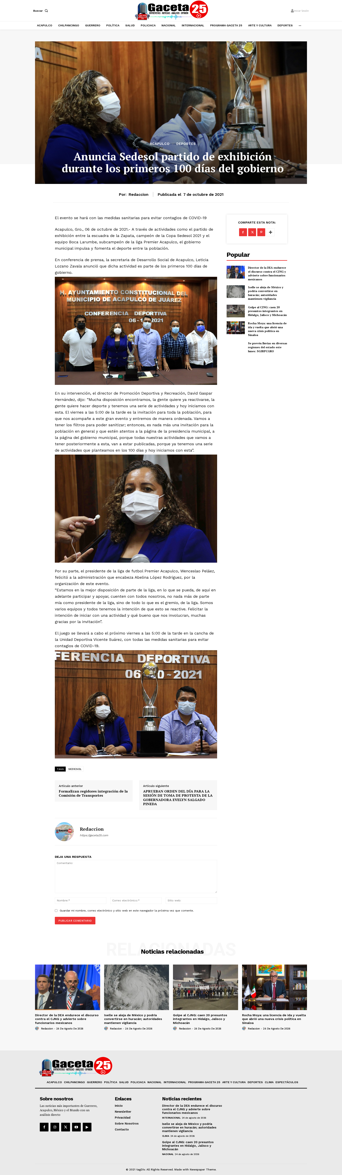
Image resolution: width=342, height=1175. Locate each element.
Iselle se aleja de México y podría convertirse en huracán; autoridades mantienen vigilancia (265, 293)
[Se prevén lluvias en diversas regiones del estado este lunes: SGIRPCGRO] (236, 347)
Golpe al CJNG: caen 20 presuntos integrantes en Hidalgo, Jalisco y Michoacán (267, 311)
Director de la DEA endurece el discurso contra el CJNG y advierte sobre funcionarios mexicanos (267, 273)
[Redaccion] (64, 831)
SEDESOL (75, 769)
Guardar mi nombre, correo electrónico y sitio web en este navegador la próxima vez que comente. (127, 910)
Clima (165, 1136)
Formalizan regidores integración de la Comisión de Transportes (93, 793)
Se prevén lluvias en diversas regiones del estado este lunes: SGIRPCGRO (267, 347)
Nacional (168, 1154)
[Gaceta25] (171, 10)
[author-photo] (37, 1028)
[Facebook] (243, 232)
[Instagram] (54, 1127)
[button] (41, 11)
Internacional (171, 1117)
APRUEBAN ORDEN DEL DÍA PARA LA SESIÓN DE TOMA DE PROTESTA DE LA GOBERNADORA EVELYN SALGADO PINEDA (178, 797)
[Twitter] (252, 232)
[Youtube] (76, 1127)
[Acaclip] (87, 1127)
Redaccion (138, 194)
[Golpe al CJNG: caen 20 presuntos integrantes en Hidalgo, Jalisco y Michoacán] (236, 311)
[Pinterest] (261, 232)
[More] (270, 232)
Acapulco (160, 144)
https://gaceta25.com (94, 835)
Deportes (186, 144)
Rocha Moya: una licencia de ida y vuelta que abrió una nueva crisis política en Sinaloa (267, 329)
